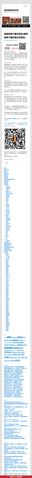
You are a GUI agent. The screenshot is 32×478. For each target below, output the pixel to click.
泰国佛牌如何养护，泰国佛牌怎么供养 (12, 382)
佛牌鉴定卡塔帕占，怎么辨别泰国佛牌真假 (13, 373)
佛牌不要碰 (6, 170)
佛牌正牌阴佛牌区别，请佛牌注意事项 (12, 395)
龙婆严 (7, 283)
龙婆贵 (9, 361)
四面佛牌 (8, 195)
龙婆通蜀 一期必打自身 (9, 410)
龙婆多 (7, 293)
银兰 (7, 239)
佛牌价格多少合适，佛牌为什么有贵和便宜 (13, 388)
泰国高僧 (19, 25)
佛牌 (9, 25)
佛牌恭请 (6, 173)
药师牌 (12, 352)
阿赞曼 (7, 274)
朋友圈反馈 (25, 25)
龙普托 (7, 330)
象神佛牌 (8, 229)
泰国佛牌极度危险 (8, 244)
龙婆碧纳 (8, 313)
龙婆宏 (7, 296)
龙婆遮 (7, 326)
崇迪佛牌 (8, 206)
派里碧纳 (8, 220)
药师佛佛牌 (8, 226)
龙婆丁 (7, 281)
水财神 (7, 217)
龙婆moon (8, 277)
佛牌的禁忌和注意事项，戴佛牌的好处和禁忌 (13, 376)
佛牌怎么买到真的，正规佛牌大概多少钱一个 (13, 387)
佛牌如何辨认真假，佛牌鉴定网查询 (12, 377)
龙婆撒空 (8, 299)
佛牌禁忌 (15, 118)
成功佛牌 (8, 211)
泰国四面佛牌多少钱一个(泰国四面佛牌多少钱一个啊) (15, 407)
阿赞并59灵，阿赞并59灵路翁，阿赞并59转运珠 (14, 447)
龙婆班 (7, 308)
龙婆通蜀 (8, 324)
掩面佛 (7, 215)
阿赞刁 (7, 263)
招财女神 (8, 214)
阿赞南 (7, 264)
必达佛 (7, 209)
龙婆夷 (7, 294)
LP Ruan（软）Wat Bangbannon (11, 419)
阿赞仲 (7, 259)
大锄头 (7, 198)
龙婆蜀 (7, 321)
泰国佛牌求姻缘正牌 (8, 433)
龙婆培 (7, 289)
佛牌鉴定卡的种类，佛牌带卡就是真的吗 (13, 385)
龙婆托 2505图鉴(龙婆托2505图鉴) (11, 424)
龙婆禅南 (8, 315)
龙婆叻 (7, 286)
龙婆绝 (7, 319)
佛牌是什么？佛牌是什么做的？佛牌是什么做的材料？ (15, 466)
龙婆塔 (7, 291)
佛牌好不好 (8, 192)
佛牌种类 (6, 177)
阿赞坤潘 (8, 266)
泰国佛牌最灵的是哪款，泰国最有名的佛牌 (13, 371)
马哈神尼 (8, 241)
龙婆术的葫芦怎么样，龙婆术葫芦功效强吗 (13, 384)
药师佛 (22, 350)
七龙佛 (7, 185)
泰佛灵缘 (6, 182)
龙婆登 (7, 311)
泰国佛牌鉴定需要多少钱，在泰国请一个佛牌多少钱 (15, 368)
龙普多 (7, 329)
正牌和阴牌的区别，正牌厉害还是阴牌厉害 (13, 396)
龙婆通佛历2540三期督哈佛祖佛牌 (11, 413)
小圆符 (7, 200)
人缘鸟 (7, 190)
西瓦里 (7, 228)
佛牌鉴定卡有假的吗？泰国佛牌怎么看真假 (13, 381)
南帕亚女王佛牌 (9, 193)
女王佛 (5, 342)
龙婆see (7, 278)
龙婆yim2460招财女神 (9, 430)
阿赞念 (7, 272)
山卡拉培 (8, 256)
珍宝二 (7, 222)
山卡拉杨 (8, 258)
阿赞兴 (7, 261)
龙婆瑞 (7, 310)
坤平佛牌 (8, 196)
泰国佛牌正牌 (7, 245)
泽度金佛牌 (8, 218)
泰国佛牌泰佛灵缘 (11, 10)
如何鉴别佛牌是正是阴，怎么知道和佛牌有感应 (14, 379)
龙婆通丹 (8, 323)
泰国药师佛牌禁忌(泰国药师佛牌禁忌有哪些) (13, 456)
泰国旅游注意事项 (8, 250)
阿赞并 (7, 270)
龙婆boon (8, 275)
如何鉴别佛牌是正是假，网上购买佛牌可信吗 (13, 393)
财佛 (7, 231)
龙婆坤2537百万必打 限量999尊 (11, 461)
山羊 (7, 203)
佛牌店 (5, 171)
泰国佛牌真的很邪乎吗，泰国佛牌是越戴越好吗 (14, 366)
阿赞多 (7, 267)
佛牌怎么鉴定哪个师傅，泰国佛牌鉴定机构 (13, 370)
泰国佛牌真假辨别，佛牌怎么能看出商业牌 (13, 390)
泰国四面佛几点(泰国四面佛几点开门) (12, 432)
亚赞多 (7, 253)
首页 (6, 25)
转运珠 (7, 236)
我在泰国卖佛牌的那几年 (9, 179)
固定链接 (24, 118)
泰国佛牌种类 (7, 248)
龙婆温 (7, 307)
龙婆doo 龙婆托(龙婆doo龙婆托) (11, 435)
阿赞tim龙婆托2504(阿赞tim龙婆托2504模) (13, 415)
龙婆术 (7, 304)
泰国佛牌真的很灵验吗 (9, 247)
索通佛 (7, 225)
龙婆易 (7, 300)
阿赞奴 (7, 269)
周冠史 (7, 255)
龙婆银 (7, 327)
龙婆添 (7, 305)
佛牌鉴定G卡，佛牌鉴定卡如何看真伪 (12, 374)
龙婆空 (7, 316)
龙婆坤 (7, 288)
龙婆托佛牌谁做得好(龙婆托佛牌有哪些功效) (13, 437)
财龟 (7, 233)
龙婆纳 (7, 318)
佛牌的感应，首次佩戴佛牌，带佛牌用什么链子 (14, 452)
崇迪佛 (7, 204)
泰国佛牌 (14, 25)
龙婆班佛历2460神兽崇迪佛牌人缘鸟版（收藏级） (15, 438)
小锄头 (7, 201)
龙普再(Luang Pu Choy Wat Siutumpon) (13, 411)
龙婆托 (7, 297)
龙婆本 (7, 302)
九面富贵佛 (8, 187)
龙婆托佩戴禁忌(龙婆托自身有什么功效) (12, 429)
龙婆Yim (8, 280)
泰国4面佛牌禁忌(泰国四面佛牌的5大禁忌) (13, 459)
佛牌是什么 (6, 174)
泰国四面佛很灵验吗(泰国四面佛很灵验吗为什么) (14, 402)
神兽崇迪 (8, 223)
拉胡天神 (8, 212)
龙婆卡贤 (8, 285)
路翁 (7, 234)
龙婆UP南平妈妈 (7, 458)
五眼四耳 (8, 188)
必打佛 (7, 207)
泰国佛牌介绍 (7, 242)
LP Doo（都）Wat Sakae (9, 408)
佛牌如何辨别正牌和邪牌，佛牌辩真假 (12, 392)
